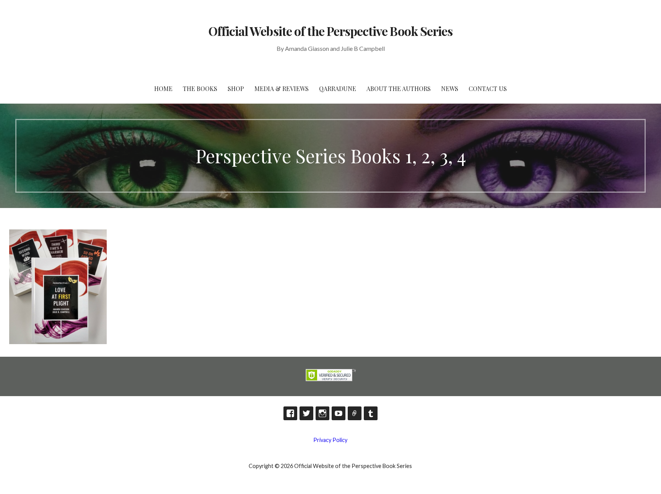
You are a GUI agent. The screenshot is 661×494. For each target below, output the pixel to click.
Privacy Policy (330, 440)
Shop (236, 88)
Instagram (322, 413)
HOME (163, 88)
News (449, 88)
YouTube (338, 413)
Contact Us (488, 88)
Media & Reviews (281, 88)
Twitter (306, 413)
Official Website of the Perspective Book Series (330, 31)
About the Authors (398, 88)
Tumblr (371, 413)
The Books (200, 88)
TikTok (354, 413)
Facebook (290, 413)
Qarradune (337, 88)
